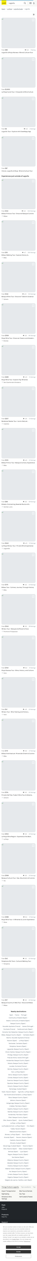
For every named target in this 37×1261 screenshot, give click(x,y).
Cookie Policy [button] (15, 1239)
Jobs (3, 1207)
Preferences (18, 1256)
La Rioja (9, 9)
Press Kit (4, 1209)
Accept (18, 1247)
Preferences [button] (27, 1241)
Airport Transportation (9, 1191)
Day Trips (22, 1194)
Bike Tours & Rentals (25, 1191)
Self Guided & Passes (25, 1197)
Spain (3, 9)
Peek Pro (4, 1217)
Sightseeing (5, 1194)
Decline (18, 1251)
